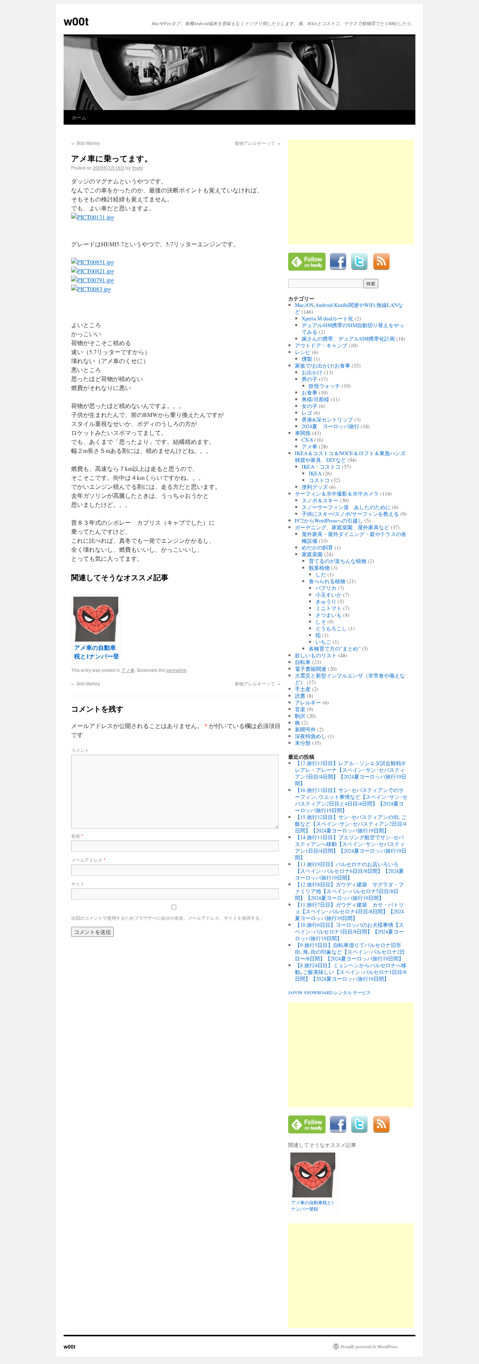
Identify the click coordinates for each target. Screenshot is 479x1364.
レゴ (307, 412)
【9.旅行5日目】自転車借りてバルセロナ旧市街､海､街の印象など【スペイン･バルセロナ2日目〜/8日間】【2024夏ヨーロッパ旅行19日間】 (350, 951)
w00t (76, 21)
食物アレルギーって (258, 143)
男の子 (309, 379)
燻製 (307, 358)
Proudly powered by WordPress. (370, 1346)
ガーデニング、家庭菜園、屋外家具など (342, 527)
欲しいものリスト (316, 655)
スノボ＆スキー (320, 500)
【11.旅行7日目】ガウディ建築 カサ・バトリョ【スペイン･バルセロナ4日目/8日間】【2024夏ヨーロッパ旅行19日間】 (349, 911)
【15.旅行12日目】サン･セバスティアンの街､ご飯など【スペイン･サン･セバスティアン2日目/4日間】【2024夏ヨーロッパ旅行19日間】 (350, 823)
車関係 (303, 432)
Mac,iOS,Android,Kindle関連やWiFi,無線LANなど (349, 308)
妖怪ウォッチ (324, 385)
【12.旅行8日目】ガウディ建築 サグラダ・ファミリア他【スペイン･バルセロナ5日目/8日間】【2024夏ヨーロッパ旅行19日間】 (349, 891)
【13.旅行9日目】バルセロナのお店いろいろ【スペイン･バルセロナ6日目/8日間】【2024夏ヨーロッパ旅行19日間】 (349, 871)
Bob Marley (85, 143)
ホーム (79, 117)
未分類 (303, 742)
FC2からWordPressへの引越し (329, 520)
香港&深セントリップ (327, 419)
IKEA (315, 473)
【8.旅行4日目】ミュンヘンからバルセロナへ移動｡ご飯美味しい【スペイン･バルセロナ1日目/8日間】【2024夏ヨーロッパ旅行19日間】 (350, 972)
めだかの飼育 (317, 547)
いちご (323, 641)
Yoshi (137, 167)
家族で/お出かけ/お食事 (322, 365)
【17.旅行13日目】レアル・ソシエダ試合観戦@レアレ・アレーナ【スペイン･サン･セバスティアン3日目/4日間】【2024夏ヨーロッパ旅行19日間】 (350, 773)
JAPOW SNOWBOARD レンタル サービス (329, 992)
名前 (77, 835)
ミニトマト (328, 608)
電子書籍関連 (310, 668)
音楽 (300, 709)
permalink (176, 670)
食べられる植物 (327, 581)
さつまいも (328, 614)
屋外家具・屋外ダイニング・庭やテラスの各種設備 (354, 537)
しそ (320, 621)
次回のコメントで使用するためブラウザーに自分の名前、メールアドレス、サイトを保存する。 (167, 917)
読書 (300, 695)
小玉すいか (328, 594)
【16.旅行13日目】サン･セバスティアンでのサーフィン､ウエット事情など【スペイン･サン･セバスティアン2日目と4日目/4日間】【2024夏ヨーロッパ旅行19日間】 (351, 800)
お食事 (309, 392)
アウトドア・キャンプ (321, 345)
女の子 (309, 405)
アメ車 (128, 670)
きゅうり (325, 601)
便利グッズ (315, 486)
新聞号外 (305, 729)
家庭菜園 (312, 554)
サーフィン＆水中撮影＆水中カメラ (337, 493)
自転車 (303, 662)
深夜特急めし (310, 736)
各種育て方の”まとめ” (334, 648)
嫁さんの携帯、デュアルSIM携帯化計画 (348, 338)
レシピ (303, 352)
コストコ (319, 480)
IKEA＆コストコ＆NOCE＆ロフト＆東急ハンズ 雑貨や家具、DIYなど (353, 456)
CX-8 (307, 439)
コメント (80, 750)
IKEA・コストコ (321, 466)
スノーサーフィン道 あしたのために (346, 507)
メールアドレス (88, 859)
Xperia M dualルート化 (327, 318)
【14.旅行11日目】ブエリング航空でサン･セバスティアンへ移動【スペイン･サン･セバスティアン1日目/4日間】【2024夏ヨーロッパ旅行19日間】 (350, 847)
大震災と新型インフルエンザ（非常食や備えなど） (350, 679)
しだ (320, 574)
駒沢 (300, 715)
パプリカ (325, 587)
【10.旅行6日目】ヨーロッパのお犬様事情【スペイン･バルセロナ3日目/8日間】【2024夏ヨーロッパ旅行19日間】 (349, 931)
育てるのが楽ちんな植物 (337, 560)
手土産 (303, 688)
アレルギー (308, 702)
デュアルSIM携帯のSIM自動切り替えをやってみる (353, 328)
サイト (78, 883)
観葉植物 (319, 567)
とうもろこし (331, 628)
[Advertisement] (351, 192)
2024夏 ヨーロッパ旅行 (330, 426)
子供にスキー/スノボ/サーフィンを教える (350, 513)
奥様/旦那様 (315, 399)
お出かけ (312, 372)
